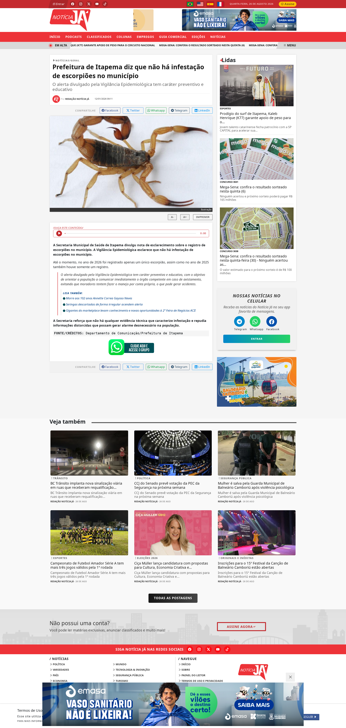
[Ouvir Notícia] (59, 233)
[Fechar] (290, 677)
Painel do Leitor (193, 675)
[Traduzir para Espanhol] (210, 4)
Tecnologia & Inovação (132, 669)
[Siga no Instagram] (81, 4)
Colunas (124, 37)
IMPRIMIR (203, 217)
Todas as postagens (173, 598)
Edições (198, 37)
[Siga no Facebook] (73, 4)
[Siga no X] (89, 4)
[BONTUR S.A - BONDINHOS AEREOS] (256, 382)
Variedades (60, 669)
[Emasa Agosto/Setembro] (231, 20)
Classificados (99, 37)
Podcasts (73, 37)
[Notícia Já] (89, 20)
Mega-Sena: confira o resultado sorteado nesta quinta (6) (191, 45)
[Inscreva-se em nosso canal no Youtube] (218, 649)
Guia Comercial (173, 37)
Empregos (145, 37)
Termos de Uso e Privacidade (202, 681)
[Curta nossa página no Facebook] (190, 649)
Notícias (218, 37)
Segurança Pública (129, 675)
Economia (59, 681)
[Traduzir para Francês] (220, 4)
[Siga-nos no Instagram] (199, 649)
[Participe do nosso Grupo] (131, 348)
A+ (185, 217)
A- (172, 217)
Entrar (60, 4)
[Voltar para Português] (190, 4)
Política (58, 664)
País (55, 675)
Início (55, 37)
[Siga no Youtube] (97, 4)
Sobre (185, 669)
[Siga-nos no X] (208, 649)
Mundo (120, 664)
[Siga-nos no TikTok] (227, 649)
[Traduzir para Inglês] (200, 4)
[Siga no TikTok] (105, 4)
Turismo (121, 681)
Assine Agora (240, 626)
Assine (289, 4)
